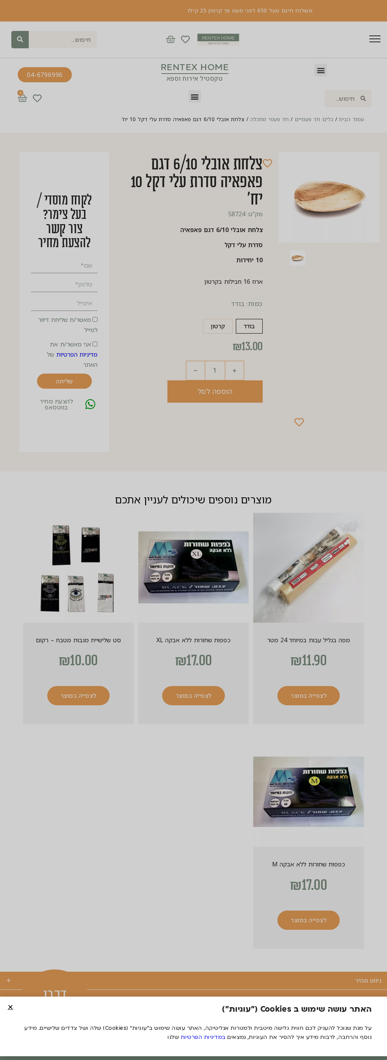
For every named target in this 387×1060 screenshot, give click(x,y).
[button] (10, 1007)
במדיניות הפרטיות (203, 1037)
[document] (193, 530)
